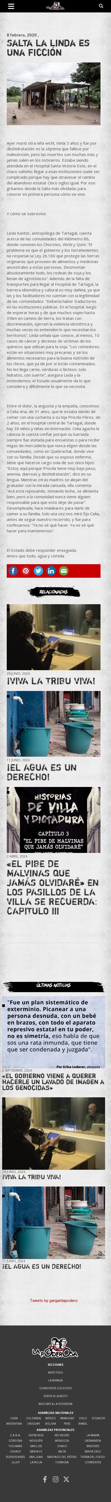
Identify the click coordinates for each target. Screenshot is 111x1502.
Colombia (33, 1418)
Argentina (14, 1423)
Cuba (14, 1418)
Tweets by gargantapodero (54, 1300)
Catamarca (93, 1440)
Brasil (83, 1423)
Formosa (62, 1462)
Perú (67, 1423)
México (50, 1418)
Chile (83, 1418)
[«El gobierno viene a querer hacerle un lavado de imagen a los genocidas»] (53, 1032)
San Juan (36, 1457)
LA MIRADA (55, 1380)
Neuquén (36, 1440)
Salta (62, 1451)
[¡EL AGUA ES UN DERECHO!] (53, 724)
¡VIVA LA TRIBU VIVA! (51, 680)
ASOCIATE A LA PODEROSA (55, 1404)
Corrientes (93, 1462)
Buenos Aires (15, 1457)
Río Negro (62, 1435)
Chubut (15, 1451)
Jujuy (15, 1462)
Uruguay (33, 1423)
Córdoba (15, 1440)
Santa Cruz (93, 1451)
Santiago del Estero (62, 1457)
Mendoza (62, 1440)
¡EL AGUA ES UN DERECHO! (42, 772)
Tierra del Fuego (93, 1457)
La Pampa (92, 1435)
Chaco (62, 1446)
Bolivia (50, 1423)
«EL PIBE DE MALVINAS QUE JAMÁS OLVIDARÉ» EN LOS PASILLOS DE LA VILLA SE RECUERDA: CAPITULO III (53, 887)
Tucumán (15, 1446)
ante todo (55, 1372)
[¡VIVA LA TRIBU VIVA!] (53, 637)
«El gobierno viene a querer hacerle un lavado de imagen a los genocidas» (53, 1082)
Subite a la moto (56, 1396)
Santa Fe (36, 1451)
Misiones (92, 1446)
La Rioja (36, 1462)
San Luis (36, 1446)
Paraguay (67, 1418)
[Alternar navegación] (11, 6)
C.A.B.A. (15, 1435)
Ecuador (98, 1418)
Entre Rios (36, 1435)
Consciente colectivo (55, 1388)
